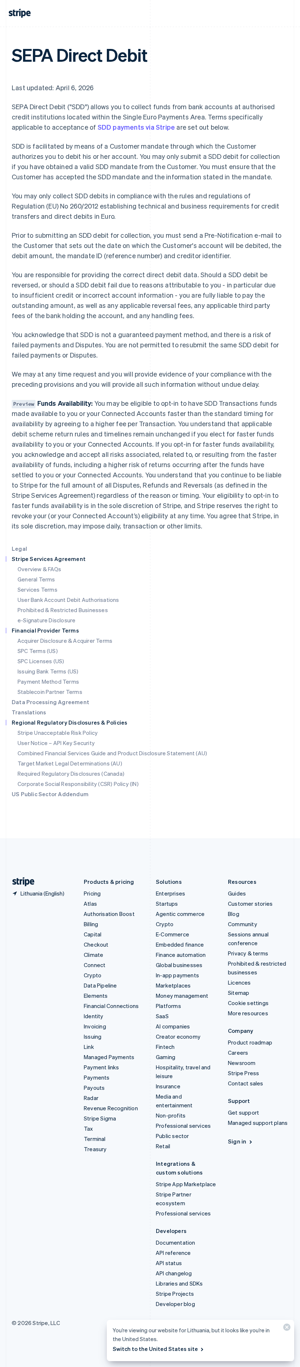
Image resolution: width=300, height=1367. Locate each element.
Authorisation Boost (109, 913)
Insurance (168, 1086)
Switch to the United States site (155, 1348)
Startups (167, 903)
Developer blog (175, 1303)
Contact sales (245, 1083)
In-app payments (177, 975)
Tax (88, 1128)
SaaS (162, 1016)
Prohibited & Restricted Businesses (63, 610)
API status (169, 1263)
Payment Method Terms (48, 681)
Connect (94, 965)
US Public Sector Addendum (50, 794)
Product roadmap (250, 1042)
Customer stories (250, 903)
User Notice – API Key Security (56, 742)
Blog (233, 913)
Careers (238, 1052)
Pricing (92, 893)
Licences (239, 982)
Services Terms (37, 589)
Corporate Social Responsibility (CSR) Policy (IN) (78, 783)
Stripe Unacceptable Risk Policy (58, 732)
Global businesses (179, 965)
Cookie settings (248, 1003)
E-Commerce (172, 934)
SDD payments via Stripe (136, 127)
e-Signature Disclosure (46, 620)
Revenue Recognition (111, 1108)
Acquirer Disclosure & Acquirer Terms (65, 640)
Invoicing (95, 1026)
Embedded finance (180, 944)
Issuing (92, 1036)
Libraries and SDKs (179, 1283)
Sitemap (238, 992)
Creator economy (178, 1036)
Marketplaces (173, 985)
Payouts (94, 1087)
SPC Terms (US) (38, 650)
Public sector (172, 1135)
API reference (173, 1252)
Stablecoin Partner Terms (50, 691)
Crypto (92, 975)
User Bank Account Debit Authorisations (68, 599)
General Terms (36, 579)
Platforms (168, 1005)
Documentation (175, 1242)
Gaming (165, 1057)
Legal (19, 548)
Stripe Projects (175, 1293)
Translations (29, 712)
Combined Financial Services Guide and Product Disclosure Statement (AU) (112, 753)
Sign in (237, 1141)
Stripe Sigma (100, 1118)
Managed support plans (258, 1122)
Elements (96, 995)
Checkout (96, 944)
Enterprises (170, 893)
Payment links (101, 1067)
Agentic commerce (180, 913)
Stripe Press (243, 1073)
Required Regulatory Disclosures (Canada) (71, 773)
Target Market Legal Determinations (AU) (70, 763)
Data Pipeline (100, 985)
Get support (243, 1112)
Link (89, 1046)
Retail (163, 1146)
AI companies (173, 1026)
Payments (97, 1077)
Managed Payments (109, 1057)
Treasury (95, 1149)
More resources (248, 1013)
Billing (91, 924)
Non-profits (170, 1115)
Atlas (90, 903)
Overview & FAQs (39, 569)
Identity (94, 1016)
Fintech (165, 1046)
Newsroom (242, 1062)
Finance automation (181, 954)
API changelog (174, 1273)
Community (242, 924)
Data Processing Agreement (50, 702)
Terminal (95, 1138)
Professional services (183, 1125)
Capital (92, 934)
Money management (182, 995)
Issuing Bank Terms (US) (48, 671)
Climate (93, 954)
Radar (91, 1097)
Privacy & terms (248, 953)
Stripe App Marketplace (186, 1184)
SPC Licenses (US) (41, 661)
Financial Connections (111, 1005)
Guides (237, 893)
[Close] (285, 1329)
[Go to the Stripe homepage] (20, 881)
